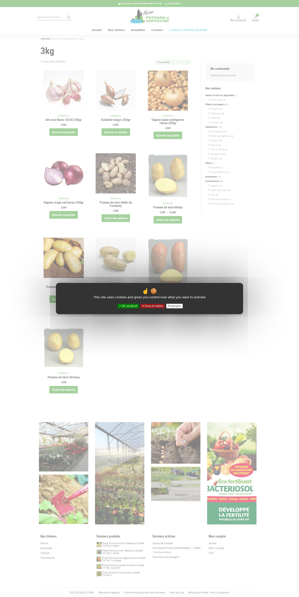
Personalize (174, 306)
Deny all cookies (153, 306)
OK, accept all (129, 306)
